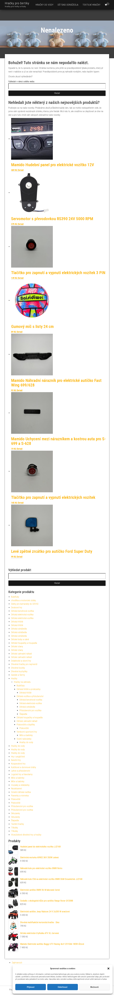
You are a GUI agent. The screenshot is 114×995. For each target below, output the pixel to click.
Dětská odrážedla (68, 4)
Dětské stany (17, 646)
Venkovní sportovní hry (27, 731)
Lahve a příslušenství (20, 770)
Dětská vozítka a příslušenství (30, 696)
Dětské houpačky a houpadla (24, 643)
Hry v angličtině (18, 756)
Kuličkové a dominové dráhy (23, 767)
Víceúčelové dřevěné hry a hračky (26, 834)
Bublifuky (15, 597)
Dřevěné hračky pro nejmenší (24, 664)
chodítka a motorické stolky (23, 600)
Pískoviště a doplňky (26, 724)
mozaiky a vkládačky (20, 785)
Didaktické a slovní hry (21, 660)
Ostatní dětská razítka (21, 792)
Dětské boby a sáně (20, 639)
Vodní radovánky (24, 739)
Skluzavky (15, 813)
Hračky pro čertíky (17, 3)
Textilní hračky (92, 4)
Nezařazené (16, 788)
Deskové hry (16, 607)
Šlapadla (23, 714)
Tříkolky (14, 827)
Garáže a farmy (18, 675)
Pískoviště (24, 728)
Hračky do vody (45, 4)
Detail (20, 170)
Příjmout (30, 987)
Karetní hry (16, 760)
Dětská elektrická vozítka (22, 614)
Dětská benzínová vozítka (22, 611)
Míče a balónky (26, 735)
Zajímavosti (17, 962)
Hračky (14, 678)
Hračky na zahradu (22, 682)
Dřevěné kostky (18, 668)
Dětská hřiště (17, 621)
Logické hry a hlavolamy (22, 774)
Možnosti (94, 987)
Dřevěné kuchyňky (19, 671)
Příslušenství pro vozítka (30, 710)
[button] (108, 968)
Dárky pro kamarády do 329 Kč (25, 604)
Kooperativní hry (18, 763)
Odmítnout (62, 987)
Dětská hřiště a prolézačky (28, 689)
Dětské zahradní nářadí (21, 653)
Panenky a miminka (20, 795)
